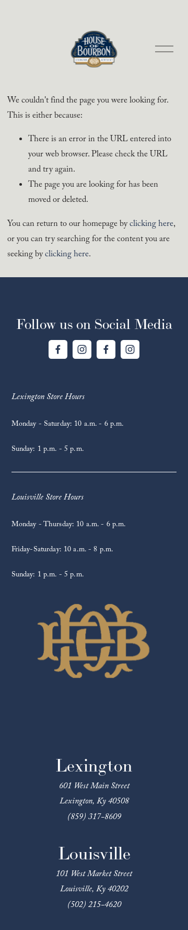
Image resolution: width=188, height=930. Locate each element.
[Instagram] (82, 349)
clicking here (151, 225)
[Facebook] (58, 349)
